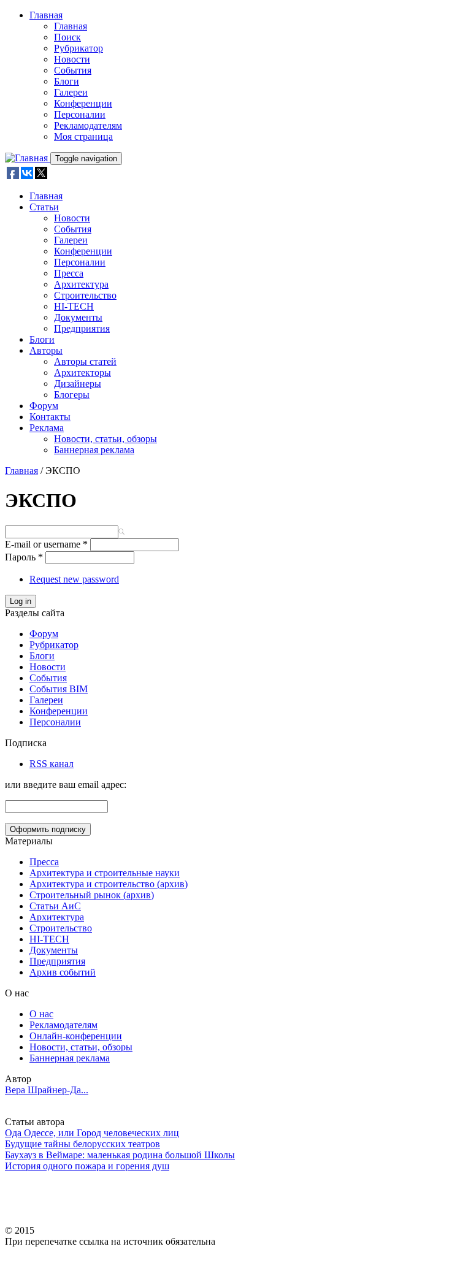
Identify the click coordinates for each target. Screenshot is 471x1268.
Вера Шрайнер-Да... (46, 1090)
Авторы (46, 350)
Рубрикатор (78, 48)
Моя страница (83, 136)
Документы (78, 317)
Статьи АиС (55, 906)
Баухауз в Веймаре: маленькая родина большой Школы (120, 1155)
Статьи (44, 207)
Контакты (50, 416)
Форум (43, 405)
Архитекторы (82, 372)
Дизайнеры (77, 383)
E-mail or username (46, 544)
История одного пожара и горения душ (87, 1166)
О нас (41, 1014)
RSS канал (51, 763)
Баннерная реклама (94, 450)
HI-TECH (74, 306)
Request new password (74, 579)
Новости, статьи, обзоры (105, 438)
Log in (20, 601)
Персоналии (79, 114)
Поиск (67, 37)
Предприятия (82, 328)
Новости (72, 59)
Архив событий (62, 972)
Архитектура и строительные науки (104, 873)
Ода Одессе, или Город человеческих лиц (92, 1133)
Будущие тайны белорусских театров (82, 1144)
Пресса (68, 273)
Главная (46, 15)
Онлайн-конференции (75, 1036)
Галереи (71, 92)
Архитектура (81, 284)
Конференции (83, 103)
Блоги (66, 81)
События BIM (58, 689)
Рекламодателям (88, 125)
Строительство (85, 295)
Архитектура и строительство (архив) (108, 884)
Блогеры (72, 394)
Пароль (24, 557)
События (72, 70)
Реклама (46, 427)
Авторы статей (85, 361)
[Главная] (27, 158)
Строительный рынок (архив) (91, 895)
